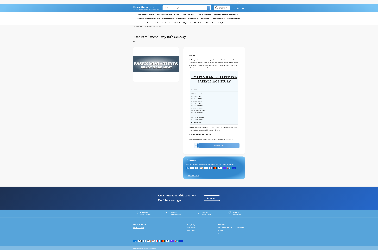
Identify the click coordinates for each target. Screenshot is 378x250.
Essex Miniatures (139, 248)
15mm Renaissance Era (204, 14)
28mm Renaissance (217, 18)
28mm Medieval (204, 18)
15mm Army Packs (167, 18)
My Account (242, 2)
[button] (243, 8)
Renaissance (140, 26)
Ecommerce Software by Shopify (150, 248)
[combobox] (187, 8)
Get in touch (211, 198)
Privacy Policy (191, 225)
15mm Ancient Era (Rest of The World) (168, 14)
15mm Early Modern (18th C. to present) (226, 14)
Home (134, 26)
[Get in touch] (238, 8)
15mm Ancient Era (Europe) (146, 14)
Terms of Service (191, 227)
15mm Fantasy (180, 18)
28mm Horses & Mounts (154, 23)
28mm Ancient (192, 18)
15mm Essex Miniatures (139, 33)
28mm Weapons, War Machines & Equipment (178, 23)
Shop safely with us (193, 175)
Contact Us (221, 234)
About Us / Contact (230, 2)
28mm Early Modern (233, 18)
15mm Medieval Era (188, 14)
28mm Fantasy (198, 23)
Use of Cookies (191, 230)
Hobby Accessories (223, 23)
